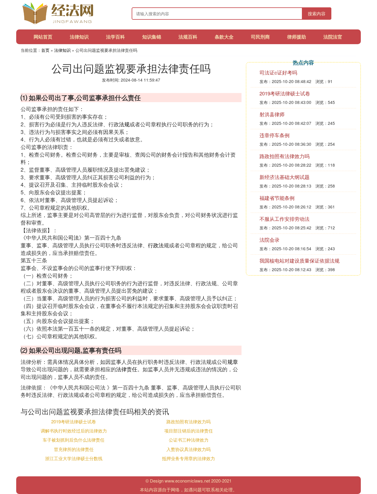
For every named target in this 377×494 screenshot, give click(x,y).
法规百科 (187, 36)
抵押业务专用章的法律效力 (188, 458)
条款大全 (224, 36)
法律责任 (126, 369)
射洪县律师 (272, 114)
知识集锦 (151, 36)
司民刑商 (260, 36)
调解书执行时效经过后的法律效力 (74, 430)
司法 (73, 237)
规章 (232, 361)
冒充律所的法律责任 (74, 449)
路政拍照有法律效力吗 (188, 421)
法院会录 (269, 239)
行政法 (156, 245)
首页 (45, 50)
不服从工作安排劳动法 (284, 218)
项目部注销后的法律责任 (188, 430)
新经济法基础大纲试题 (284, 176)
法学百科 (115, 36)
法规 (124, 124)
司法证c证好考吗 (278, 72)
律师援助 (296, 36)
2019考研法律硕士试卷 (73, 421)
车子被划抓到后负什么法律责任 (74, 440)
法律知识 (79, 36)
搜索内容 (316, 13)
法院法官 (332, 36)
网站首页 (43, 36)
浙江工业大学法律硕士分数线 (73, 458)
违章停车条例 (274, 135)
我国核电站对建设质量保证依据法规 (299, 260)
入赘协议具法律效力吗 (188, 449)
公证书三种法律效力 (189, 440)
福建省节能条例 (277, 197)
